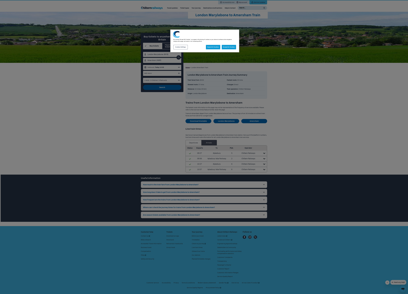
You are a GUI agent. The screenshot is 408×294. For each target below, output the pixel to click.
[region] (204, 40)
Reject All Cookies (213, 47)
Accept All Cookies (229, 47)
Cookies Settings (180, 47)
